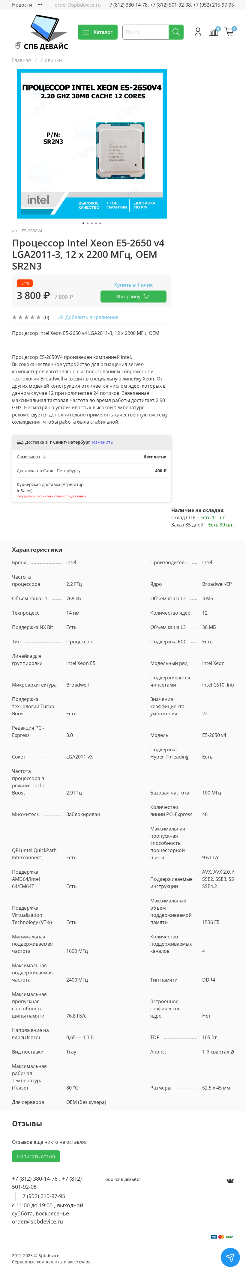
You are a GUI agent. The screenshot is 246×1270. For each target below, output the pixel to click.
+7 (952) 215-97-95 (42, 1196)
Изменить (102, 442)
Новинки (51, 60)
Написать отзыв (36, 1156)
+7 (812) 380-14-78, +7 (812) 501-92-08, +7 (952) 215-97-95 (170, 4)
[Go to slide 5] (100, 223)
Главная (21, 60)
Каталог (103, 32)
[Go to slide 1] (83, 223)
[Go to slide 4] (96, 223)
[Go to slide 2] (87, 223)
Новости (22, 4)
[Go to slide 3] (92, 223)
